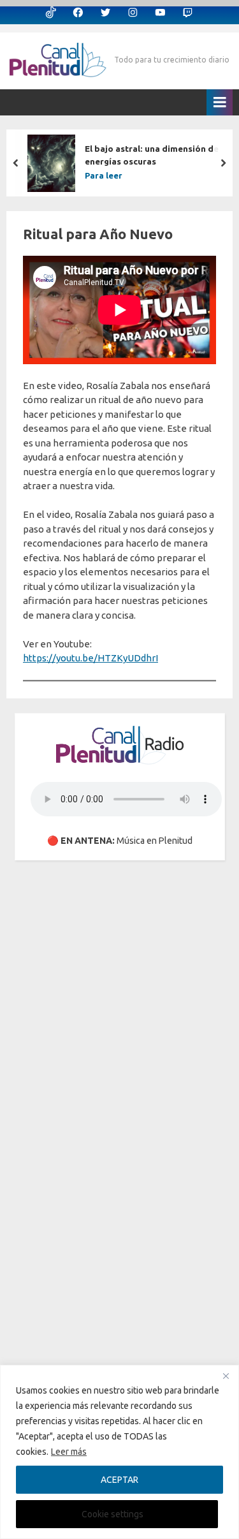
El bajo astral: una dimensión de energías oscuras (152, 155)
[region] (119, 1452)
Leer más (69, 1452)
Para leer (103, 176)
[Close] (225, 1375)
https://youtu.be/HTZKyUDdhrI (90, 657)
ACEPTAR (119, 1480)
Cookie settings (112, 1514)
